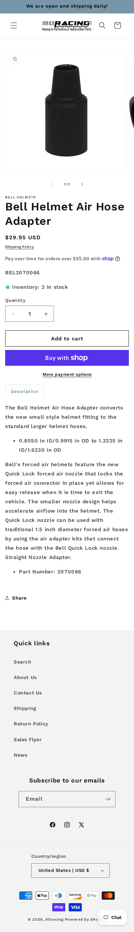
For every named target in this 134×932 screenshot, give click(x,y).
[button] (13, 25)
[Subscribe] (107, 799)
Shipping (25, 708)
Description (24, 391)
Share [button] (19, 598)
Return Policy (31, 723)
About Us (25, 677)
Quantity (15, 300)
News (20, 755)
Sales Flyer (28, 739)
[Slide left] (51, 184)
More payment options (67, 374)
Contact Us (28, 692)
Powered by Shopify (86, 919)
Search (23, 662)
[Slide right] (82, 184)
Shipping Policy (19, 247)
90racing (54, 919)
